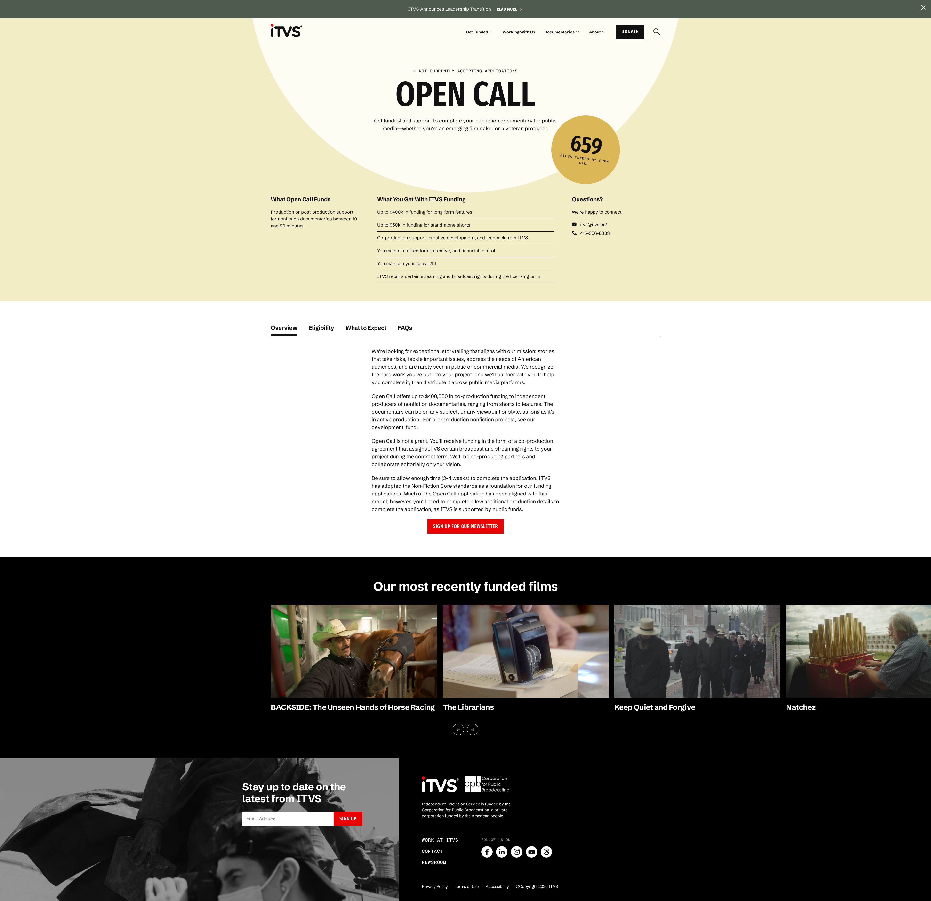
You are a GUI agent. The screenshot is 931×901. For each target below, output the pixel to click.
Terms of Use (467, 886)
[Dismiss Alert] (923, 8)
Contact (432, 851)
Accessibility (497, 886)
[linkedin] (501, 852)
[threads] (546, 852)
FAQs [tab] (405, 327)
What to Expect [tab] (365, 327)
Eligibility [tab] (321, 327)
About (595, 32)
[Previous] (458, 729)
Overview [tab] (284, 327)
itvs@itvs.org (593, 224)
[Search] (656, 32)
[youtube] (531, 852)
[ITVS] (286, 30)
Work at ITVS (440, 840)
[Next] (472, 729)
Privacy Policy (435, 886)
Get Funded (477, 32)
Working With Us (519, 32)
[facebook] (487, 852)
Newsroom (434, 862)
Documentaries (559, 32)
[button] (465, 526)
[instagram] (516, 852)
